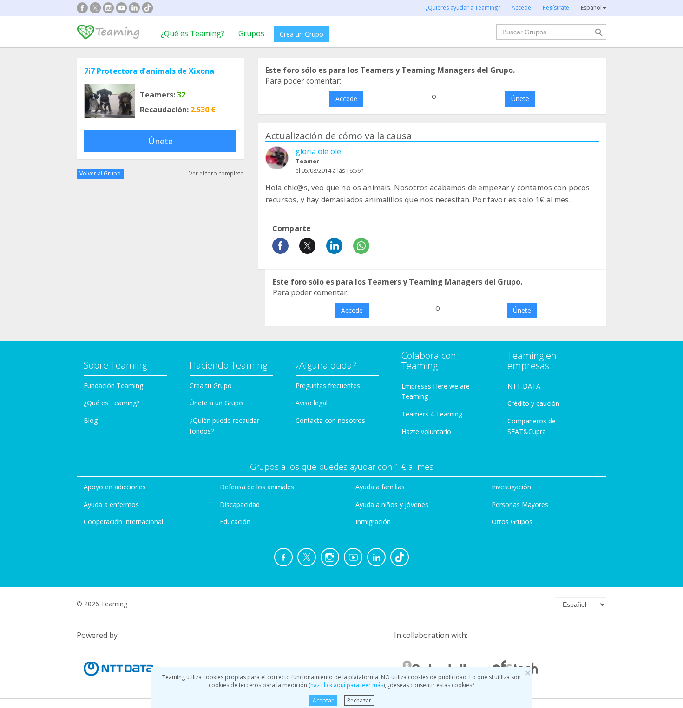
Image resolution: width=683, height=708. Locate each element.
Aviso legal (312, 402)
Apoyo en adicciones (115, 486)
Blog (91, 420)
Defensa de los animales (257, 486)
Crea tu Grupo (211, 385)
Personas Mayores (520, 504)
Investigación (511, 486)
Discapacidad (240, 504)
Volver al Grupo (100, 173)
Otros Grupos (512, 521)
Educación (235, 521)
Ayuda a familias (380, 486)
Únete (160, 141)
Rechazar (359, 700)
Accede (346, 98)
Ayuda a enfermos (111, 504)
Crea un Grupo (301, 34)
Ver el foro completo (216, 173)
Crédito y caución (533, 403)
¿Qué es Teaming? (192, 33)
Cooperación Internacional (123, 521)
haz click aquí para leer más (346, 685)
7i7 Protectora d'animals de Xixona (149, 71)
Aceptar (323, 700)
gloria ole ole (318, 151)
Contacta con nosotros (330, 420)
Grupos (251, 33)
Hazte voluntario (426, 431)
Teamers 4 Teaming (431, 413)
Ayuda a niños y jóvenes (391, 504)
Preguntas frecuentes (328, 385)
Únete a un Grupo (216, 402)
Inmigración (373, 521)
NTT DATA (523, 386)
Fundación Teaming (113, 385)
